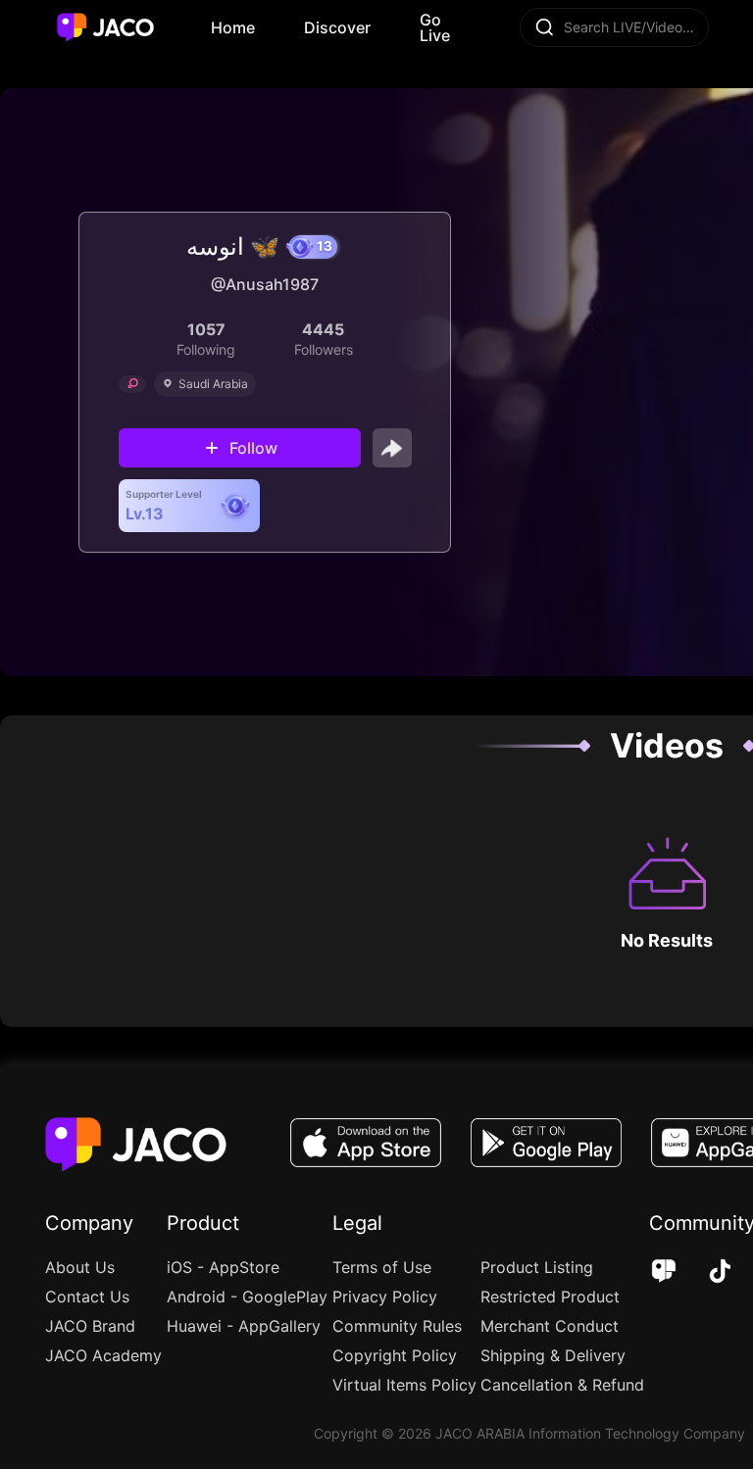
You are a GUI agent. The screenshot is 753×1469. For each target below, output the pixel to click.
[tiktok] (706, 1273)
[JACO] (663, 1273)
